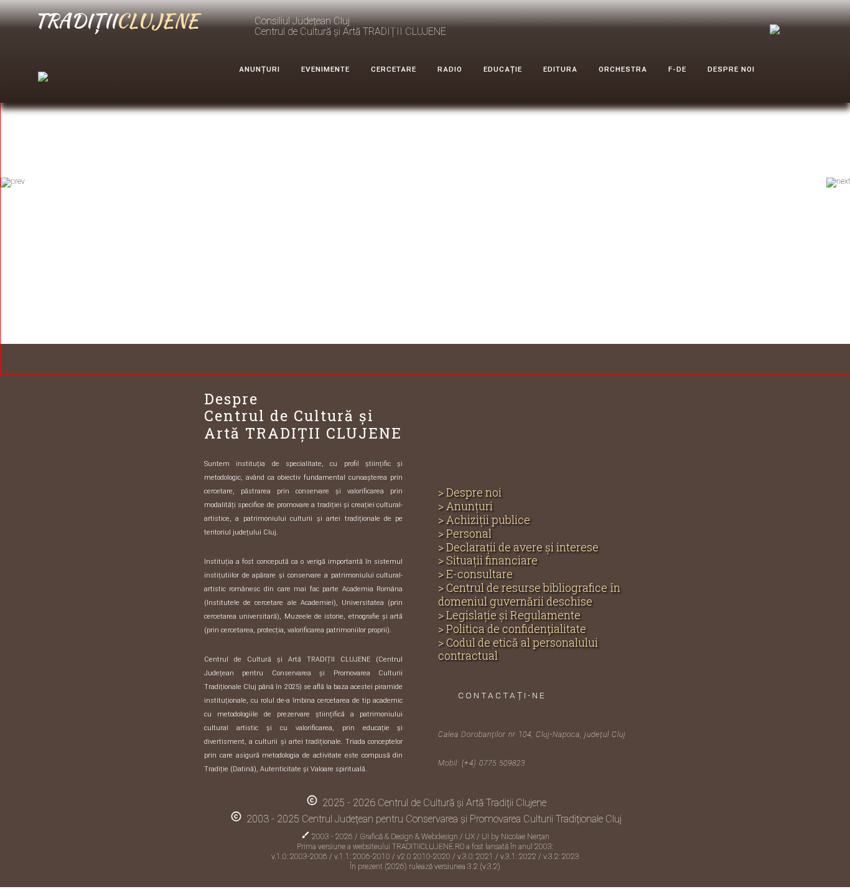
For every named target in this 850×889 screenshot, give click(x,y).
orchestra (623, 69)
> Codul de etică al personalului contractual (518, 649)
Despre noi (731, 69)
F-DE (677, 69)
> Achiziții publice (484, 520)
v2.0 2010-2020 (424, 856)
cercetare (393, 69)
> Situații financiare (488, 561)
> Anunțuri (465, 506)
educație (502, 69)
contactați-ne (502, 695)
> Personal (465, 534)
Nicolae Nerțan (525, 836)
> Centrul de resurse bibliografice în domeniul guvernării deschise (529, 595)
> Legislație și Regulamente (509, 615)
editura (560, 69)
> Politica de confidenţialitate (512, 629)
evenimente (325, 69)
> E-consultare (475, 574)
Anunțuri (259, 69)
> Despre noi (470, 493)
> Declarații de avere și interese (518, 547)
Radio (449, 69)
